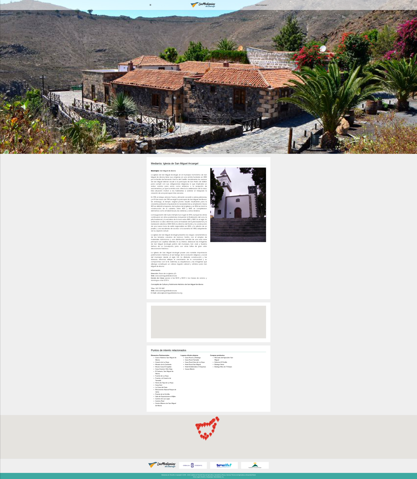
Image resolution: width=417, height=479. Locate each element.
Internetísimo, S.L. (219, 477)
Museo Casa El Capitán (163, 367)
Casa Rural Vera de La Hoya (195, 362)
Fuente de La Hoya (162, 376)
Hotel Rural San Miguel (193, 364)
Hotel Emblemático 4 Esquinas (195, 367)
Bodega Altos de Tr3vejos (223, 367)
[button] (31, 77)
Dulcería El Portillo (220, 362)
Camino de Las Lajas (162, 399)
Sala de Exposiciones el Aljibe (165, 396)
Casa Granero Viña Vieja (163, 369)
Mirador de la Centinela (163, 364)
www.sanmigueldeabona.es (166, 276)
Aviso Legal (196, 477)
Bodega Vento (219, 364)
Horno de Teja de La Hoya (164, 383)
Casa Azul (158, 385)
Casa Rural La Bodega (193, 357)
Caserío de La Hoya (162, 362)
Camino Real (159, 401)
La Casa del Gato (161, 387)
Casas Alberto (189, 369)
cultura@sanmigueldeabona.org (169, 293)
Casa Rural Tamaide (192, 360)
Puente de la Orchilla (162, 394)
